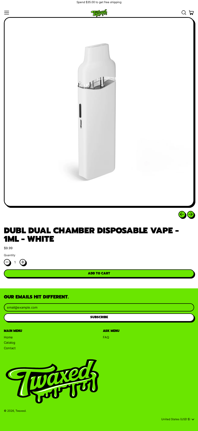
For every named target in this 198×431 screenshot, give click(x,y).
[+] (23, 262)
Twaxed (20, 410)
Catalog (9, 342)
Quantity (9, 255)
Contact (10, 348)
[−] (7, 262)
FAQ (106, 337)
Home (8, 337)
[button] (183, 12)
